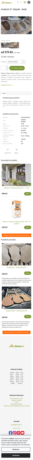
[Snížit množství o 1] (7, 69)
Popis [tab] (4, 93)
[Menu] (29, 2)
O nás (16, 402)
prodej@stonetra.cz (16, 424)
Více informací (25, 445)
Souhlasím (15, 455)
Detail (28, 194)
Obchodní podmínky (16, 404)
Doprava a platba (16, 400)
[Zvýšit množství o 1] (7, 67)
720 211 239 (16, 428)
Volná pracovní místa (24, 406)
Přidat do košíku (18, 68)
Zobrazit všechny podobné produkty (16, 332)
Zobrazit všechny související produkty (16, 235)
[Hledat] (18, 2)
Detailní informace (6, 85)
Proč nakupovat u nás (16, 398)
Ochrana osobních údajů (11, 406)
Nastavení (16, 449)
